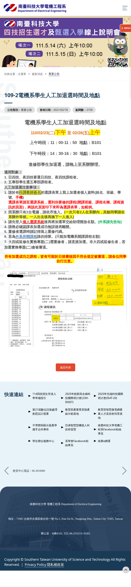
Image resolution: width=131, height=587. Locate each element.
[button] (6, 471)
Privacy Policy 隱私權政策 (44, 564)
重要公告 (54, 74)
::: (5, 90)
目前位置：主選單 (15, 74)
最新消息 (37, 74)
